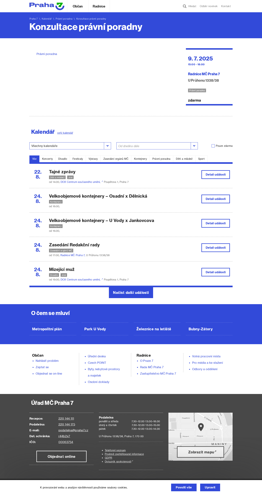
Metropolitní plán (47, 329)
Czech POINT (97, 362)
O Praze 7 (146, 360)
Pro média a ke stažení (207, 362)
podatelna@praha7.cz (73, 430)
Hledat (191, 6)
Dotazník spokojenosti (118, 461)
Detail (216, 174)
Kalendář (47, 18)
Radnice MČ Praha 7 (204, 74)
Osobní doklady (98, 381)
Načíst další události (131, 292)
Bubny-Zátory (201, 329)
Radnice (99, 6)
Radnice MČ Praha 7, (73, 255)
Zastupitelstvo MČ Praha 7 (158, 373)
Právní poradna (47, 53)
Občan (78, 6)
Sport (201, 158)
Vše (34, 158)
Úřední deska (97, 356)
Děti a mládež (184, 158)
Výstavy (93, 158)
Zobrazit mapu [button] (201, 452)
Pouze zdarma (224, 145)
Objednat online (62, 456)
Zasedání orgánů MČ (116, 158)
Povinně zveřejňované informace (124, 454)
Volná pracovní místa (206, 356)
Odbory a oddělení (204, 369)
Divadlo (62, 158)
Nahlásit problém (47, 360)
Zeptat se (42, 367)
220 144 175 (66, 424)
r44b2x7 (64, 436)
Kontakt (226, 6)
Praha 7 (33, 18)
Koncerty (47, 158)
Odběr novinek (209, 6)
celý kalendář (65, 132)
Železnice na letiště (153, 329)
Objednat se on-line (49, 373)
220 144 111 (66, 418)
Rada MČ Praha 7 (152, 367)
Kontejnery (140, 158)
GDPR (108, 457)
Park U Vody (95, 329)
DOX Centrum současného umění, (81, 181)
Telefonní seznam (115, 450)
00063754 (65, 442)
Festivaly (78, 158)
